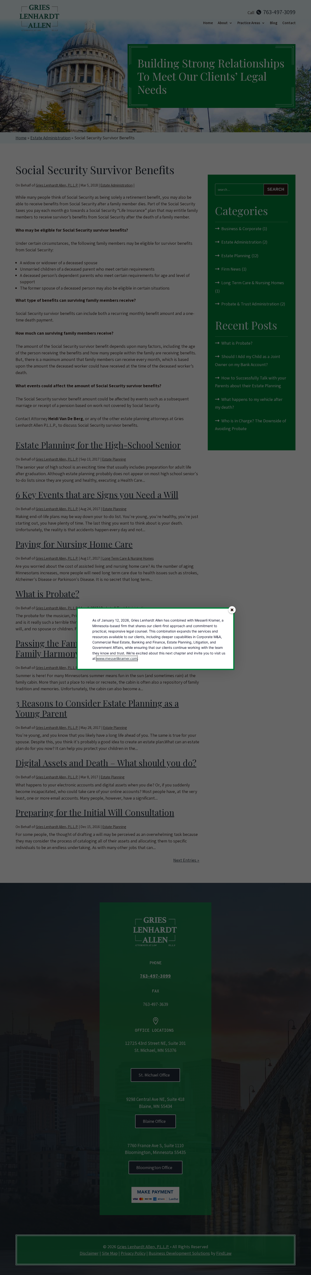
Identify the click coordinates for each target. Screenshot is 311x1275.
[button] (232, 610)
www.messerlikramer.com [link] (116, 658)
